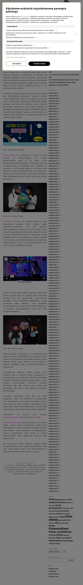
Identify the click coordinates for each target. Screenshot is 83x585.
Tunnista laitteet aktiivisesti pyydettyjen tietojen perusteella (26, 48)
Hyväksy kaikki (39, 64)
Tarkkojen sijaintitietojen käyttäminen (19, 45)
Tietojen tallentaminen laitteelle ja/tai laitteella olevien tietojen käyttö (30, 30)
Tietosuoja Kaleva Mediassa (16, 57)
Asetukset (16, 64)
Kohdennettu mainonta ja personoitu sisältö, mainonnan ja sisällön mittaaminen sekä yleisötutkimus (36, 34)
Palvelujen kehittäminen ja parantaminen (20, 37)
